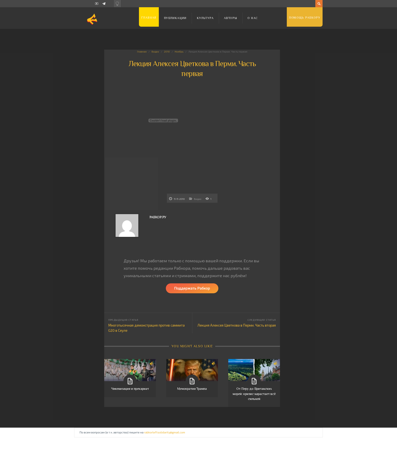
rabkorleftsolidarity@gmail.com (164, 432)
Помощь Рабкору (304, 17)
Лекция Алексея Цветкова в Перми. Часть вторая (236, 325)
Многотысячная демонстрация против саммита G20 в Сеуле (146, 327)
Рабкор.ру (157, 217)
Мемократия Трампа (192, 389)
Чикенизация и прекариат (130, 389)
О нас (253, 18)
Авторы (230, 18)
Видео (155, 51)
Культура (205, 18)
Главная (149, 17)
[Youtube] (96, 3)
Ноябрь (179, 51)
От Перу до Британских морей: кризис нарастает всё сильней (254, 394)
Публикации (175, 18)
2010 (167, 51)
